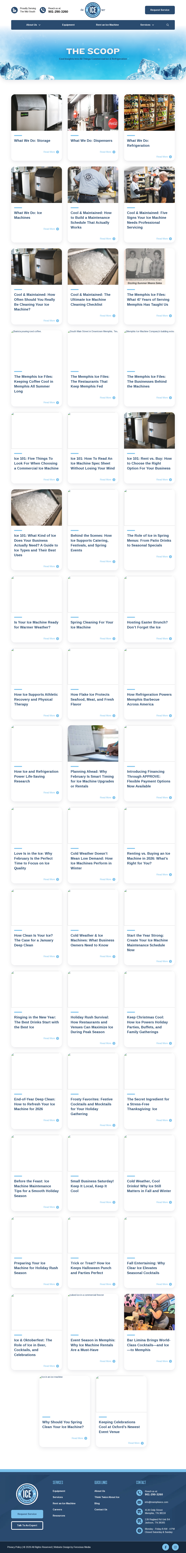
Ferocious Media (82, 1547)
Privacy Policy (14, 1547)
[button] (160, 10)
